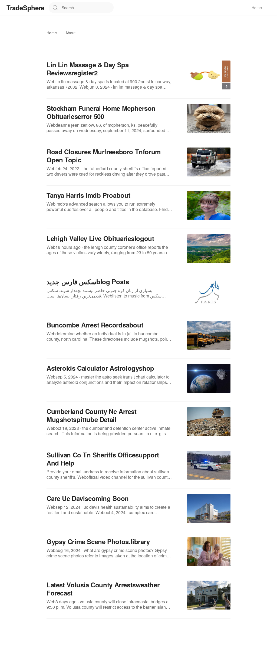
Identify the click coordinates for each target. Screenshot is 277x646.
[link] (138, 72)
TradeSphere (25, 8)
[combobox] (88, 7)
